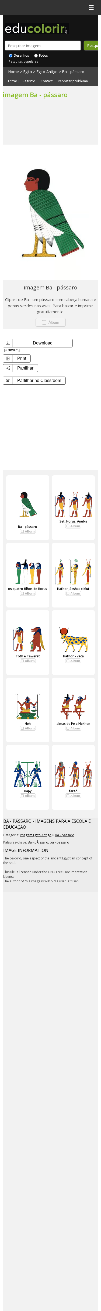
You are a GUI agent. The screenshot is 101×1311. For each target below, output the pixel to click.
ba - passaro (59, 842)
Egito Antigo (47, 71)
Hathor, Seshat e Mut (73, 588)
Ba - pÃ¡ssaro (38, 842)
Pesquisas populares (23, 61)
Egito (27, 71)
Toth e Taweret (28, 656)
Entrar (12, 81)
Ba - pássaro (73, 71)
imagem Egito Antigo (35, 835)
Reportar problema (73, 81)
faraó (73, 791)
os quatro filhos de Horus (27, 588)
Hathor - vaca (73, 656)
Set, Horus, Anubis (73, 521)
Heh (28, 723)
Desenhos (21, 55)
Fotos (43, 55)
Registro (29, 81)
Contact (47, 81)
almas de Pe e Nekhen (73, 723)
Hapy (28, 791)
